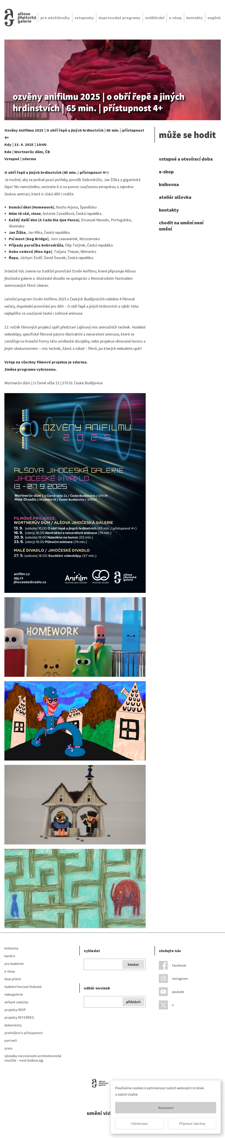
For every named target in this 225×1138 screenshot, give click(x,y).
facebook (179, 965)
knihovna (169, 184)
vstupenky (84, 17)
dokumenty (13, 1025)
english (214, 17)
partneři (10, 1040)
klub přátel (12, 979)
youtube (178, 991)
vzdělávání (154, 17)
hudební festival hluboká (23, 986)
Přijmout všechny (192, 1123)
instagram (180, 978)
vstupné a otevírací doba (186, 159)
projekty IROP (15, 1009)
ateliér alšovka (175, 197)
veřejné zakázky (16, 1002)
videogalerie (13, 994)
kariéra (9, 956)
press (8, 1048)
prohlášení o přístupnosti (23, 1033)
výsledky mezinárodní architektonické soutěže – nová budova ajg (32, 1058)
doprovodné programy (119, 17)
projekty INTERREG (19, 1017)
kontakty (194, 17)
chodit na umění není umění (181, 226)
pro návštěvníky (55, 17)
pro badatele (14, 963)
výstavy (28, 17)
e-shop (175, 17)
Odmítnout (139, 1123)
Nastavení (165, 1107)
